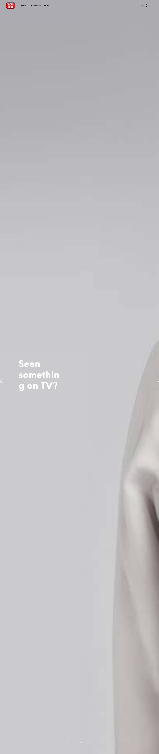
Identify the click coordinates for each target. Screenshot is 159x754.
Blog (46, 6)
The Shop (34, 6)
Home (23, 6)
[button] (141, 5)
